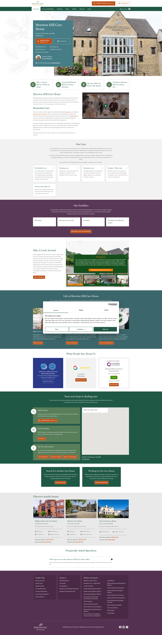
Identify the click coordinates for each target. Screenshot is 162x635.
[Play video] (105, 106)
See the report (114, 384)
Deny (56, 329)
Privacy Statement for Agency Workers (115, 591)
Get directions (39, 35)
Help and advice (39, 586)
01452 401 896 (47, 542)
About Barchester (64, 580)
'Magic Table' (73, 116)
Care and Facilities (48, 9)
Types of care (39, 583)
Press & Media (63, 586)
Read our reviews (48, 381)
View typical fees (43, 457)
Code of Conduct (88, 586)
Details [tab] (81, 310)
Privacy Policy (110, 610)
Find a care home (60, 482)
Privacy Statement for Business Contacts (115, 601)
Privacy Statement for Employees (93, 606)
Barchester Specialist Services (67, 591)
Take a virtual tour (39, 277)
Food (89, 9)
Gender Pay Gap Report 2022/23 (92, 591)
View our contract (56, 457)
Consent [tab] (55, 310)
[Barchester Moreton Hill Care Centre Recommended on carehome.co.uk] (43, 366)
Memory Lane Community (40, 114)
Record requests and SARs (114, 605)
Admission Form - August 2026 (92, 583)
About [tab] (106, 310)
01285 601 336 (79, 542)
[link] (48, 522)
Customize (80, 329)
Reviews (82, 9)
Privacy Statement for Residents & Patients (116, 584)
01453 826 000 (56, 63)
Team (67, 9)
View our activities (72, 343)
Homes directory (39, 597)
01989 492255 (111, 539)
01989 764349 (114, 537)
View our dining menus (106, 343)
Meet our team (38, 343)
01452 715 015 (49, 539)
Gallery (74, 9)
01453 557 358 (100, 3)
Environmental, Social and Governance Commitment (91, 597)
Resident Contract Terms (90, 580)
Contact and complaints (42, 594)
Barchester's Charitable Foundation (69, 588)
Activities (60, 9)
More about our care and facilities (81, 231)
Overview (36, 9)
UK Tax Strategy (88, 601)
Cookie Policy (110, 613)
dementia (67, 112)
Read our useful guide (70, 457)
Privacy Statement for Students (115, 595)
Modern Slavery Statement (91, 604)
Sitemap (92, 627)
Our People (63, 583)
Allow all (105, 329)
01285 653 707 (82, 539)
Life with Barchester (40, 588)
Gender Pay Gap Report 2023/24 (92, 594)
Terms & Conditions (112, 607)
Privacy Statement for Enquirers (115, 588)
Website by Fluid (99, 627)
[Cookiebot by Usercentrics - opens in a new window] (109, 304)
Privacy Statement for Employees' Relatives (93, 610)
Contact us (125, 3)
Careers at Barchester (101, 482)
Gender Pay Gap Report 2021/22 (92, 588)
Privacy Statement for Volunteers (116, 598)
